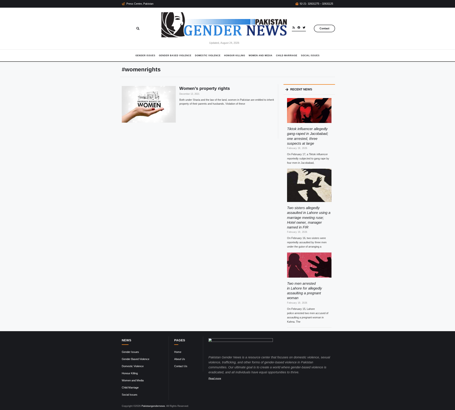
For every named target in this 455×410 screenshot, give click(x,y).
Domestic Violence (208, 55)
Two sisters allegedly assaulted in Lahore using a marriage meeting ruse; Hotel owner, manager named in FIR (308, 217)
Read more (214, 378)
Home (177, 351)
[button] (137, 28)
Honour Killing (234, 55)
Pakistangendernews (153, 405)
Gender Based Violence (175, 55)
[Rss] (294, 27)
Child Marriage (286, 55)
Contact (324, 28)
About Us (179, 359)
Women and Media (260, 55)
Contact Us (180, 366)
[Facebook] (299, 27)
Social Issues (310, 55)
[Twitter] (304, 27)
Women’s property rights (204, 88)
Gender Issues (145, 55)
